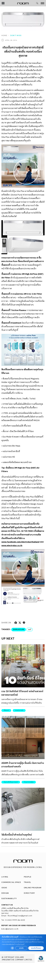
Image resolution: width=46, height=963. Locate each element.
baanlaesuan (18, 629)
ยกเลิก (21, 948)
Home (4, 35)
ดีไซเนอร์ (6, 710)
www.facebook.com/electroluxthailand (20, 542)
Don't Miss (15, 35)
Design (5, 893)
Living (4, 877)
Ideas (4, 888)
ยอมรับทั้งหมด (36, 948)
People (27, 877)
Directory (29, 893)
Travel (27, 882)
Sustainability (9, 898)
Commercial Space (11, 882)
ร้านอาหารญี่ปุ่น (28, 782)
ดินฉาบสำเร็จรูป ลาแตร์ (11, 782)
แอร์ (29, 629)
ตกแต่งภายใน (19, 710)
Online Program (32, 888)
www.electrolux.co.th (11, 545)
